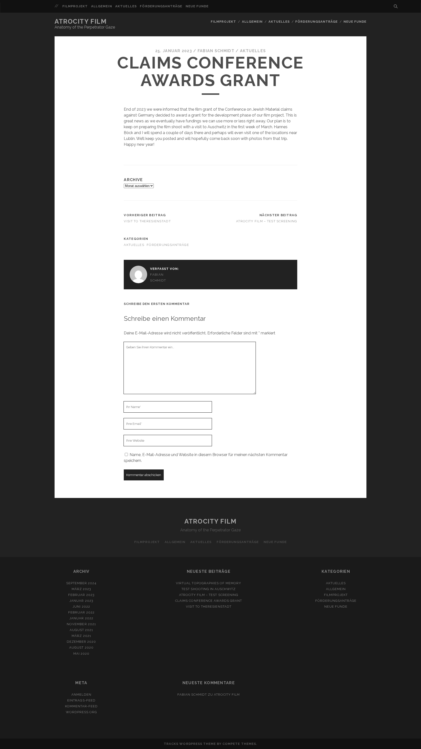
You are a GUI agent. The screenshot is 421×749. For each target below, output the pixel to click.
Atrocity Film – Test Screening (266, 221)
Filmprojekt (75, 6)
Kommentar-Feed (81, 706)
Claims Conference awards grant (208, 601)
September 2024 (81, 583)
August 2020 (81, 647)
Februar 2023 (81, 595)
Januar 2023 (81, 601)
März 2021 (81, 636)
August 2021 (81, 630)
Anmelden (81, 694)
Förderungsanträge (161, 6)
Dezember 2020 (81, 641)
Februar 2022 (81, 612)
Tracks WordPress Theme (190, 744)
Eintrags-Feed (81, 700)
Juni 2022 (81, 606)
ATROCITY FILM (227, 694)
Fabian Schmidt (216, 51)
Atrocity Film (80, 21)
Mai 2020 (81, 653)
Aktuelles (125, 6)
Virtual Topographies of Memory (208, 583)
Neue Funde (197, 6)
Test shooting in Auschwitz (209, 589)
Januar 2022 (81, 618)
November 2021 (81, 624)
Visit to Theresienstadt (147, 221)
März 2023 (81, 589)
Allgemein (101, 6)
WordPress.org (81, 712)
